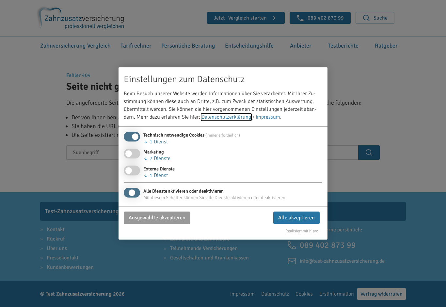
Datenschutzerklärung (226, 117)
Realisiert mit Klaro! (302, 231)
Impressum (268, 117)
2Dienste (156, 158)
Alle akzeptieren (296, 217)
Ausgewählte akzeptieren (157, 217)
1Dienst (155, 142)
